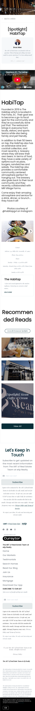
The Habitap (12, 279)
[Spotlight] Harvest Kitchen (17, 369)
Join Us (6, 572)
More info (21, 702)
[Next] (30, 231)
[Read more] (17, 407)
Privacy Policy (17, 654)
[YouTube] (11, 529)
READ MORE (8, 292)
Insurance (8, 576)
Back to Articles (9, 19)
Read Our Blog (10, 568)
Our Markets (9, 555)
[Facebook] (3, 529)
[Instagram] (15, 529)
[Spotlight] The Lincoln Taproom (17, 346)
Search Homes (10, 563)
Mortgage (8, 580)
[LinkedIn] (7, 529)
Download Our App (12, 585)
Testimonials (9, 559)
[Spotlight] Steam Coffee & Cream (17, 396)
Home (6, 551)
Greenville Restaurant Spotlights (17, 331)
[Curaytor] (12, 540)
